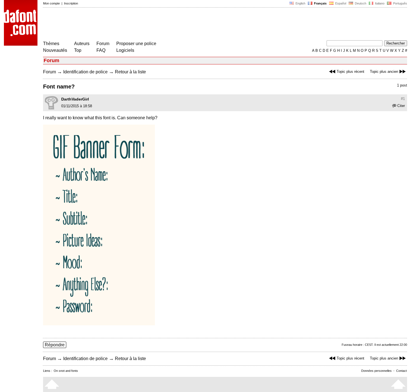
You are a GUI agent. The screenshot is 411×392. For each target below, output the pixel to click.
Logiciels (125, 50)
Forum (102, 43)
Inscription (71, 3)
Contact (401, 370)
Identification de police (85, 71)
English (300, 3)
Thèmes (51, 43)
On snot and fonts (66, 370)
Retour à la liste (130, 71)
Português (399, 3)
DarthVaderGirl (75, 99)
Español (340, 3)
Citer (401, 106)
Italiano (379, 3)
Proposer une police (136, 43)
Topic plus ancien (384, 71)
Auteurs (81, 43)
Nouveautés (55, 50)
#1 (403, 99)
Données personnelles (376, 370)
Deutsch (360, 3)
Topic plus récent (350, 71)
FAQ (100, 50)
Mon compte (51, 3)
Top (77, 50)
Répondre (55, 344)
